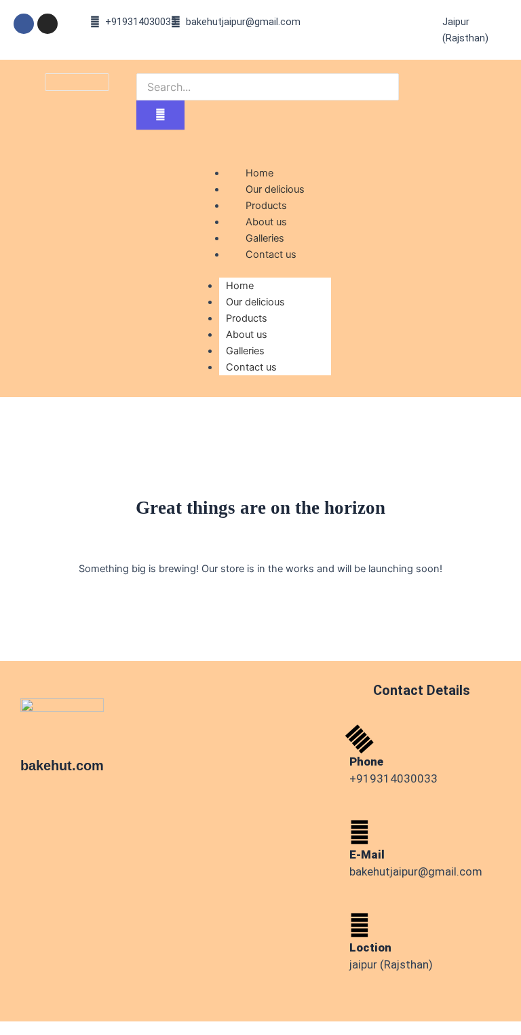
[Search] (160, 115)
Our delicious (255, 302)
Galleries (245, 351)
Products (246, 318)
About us (246, 334)
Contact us (271, 254)
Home (240, 286)
